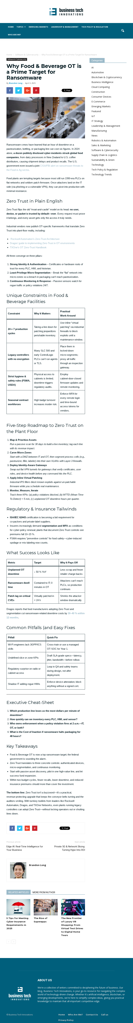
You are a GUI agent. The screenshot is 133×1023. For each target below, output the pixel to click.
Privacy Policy (65, 1020)
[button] (123, 31)
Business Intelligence (102, 82)
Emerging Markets (38, 27)
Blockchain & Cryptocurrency (106, 77)
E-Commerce (98, 101)
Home (11, 27)
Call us (104, 1014)
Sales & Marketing (101, 145)
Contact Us (92, 1014)
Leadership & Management (65, 27)
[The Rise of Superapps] (46, 907)
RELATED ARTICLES (18, 892)
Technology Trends (101, 174)
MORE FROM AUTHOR (44, 892)
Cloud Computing (100, 86)
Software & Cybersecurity (16, 59)
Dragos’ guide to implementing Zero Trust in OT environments (42, 243)
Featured (96, 111)
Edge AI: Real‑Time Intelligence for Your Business (24, 848)
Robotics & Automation (103, 140)
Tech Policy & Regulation (94, 27)
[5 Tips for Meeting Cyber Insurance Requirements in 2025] (18, 907)
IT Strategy (97, 121)
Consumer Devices (101, 96)
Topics (20, 27)
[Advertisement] (66, 46)
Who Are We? (14, 34)
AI (92, 67)
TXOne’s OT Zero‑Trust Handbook (28, 247)
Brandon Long (15, 83)
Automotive (97, 72)
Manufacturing (99, 130)
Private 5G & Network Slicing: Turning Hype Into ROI (69, 848)
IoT (93, 116)
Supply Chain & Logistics (104, 155)
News (94, 135)
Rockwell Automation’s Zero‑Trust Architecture (35, 239)
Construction (98, 91)
